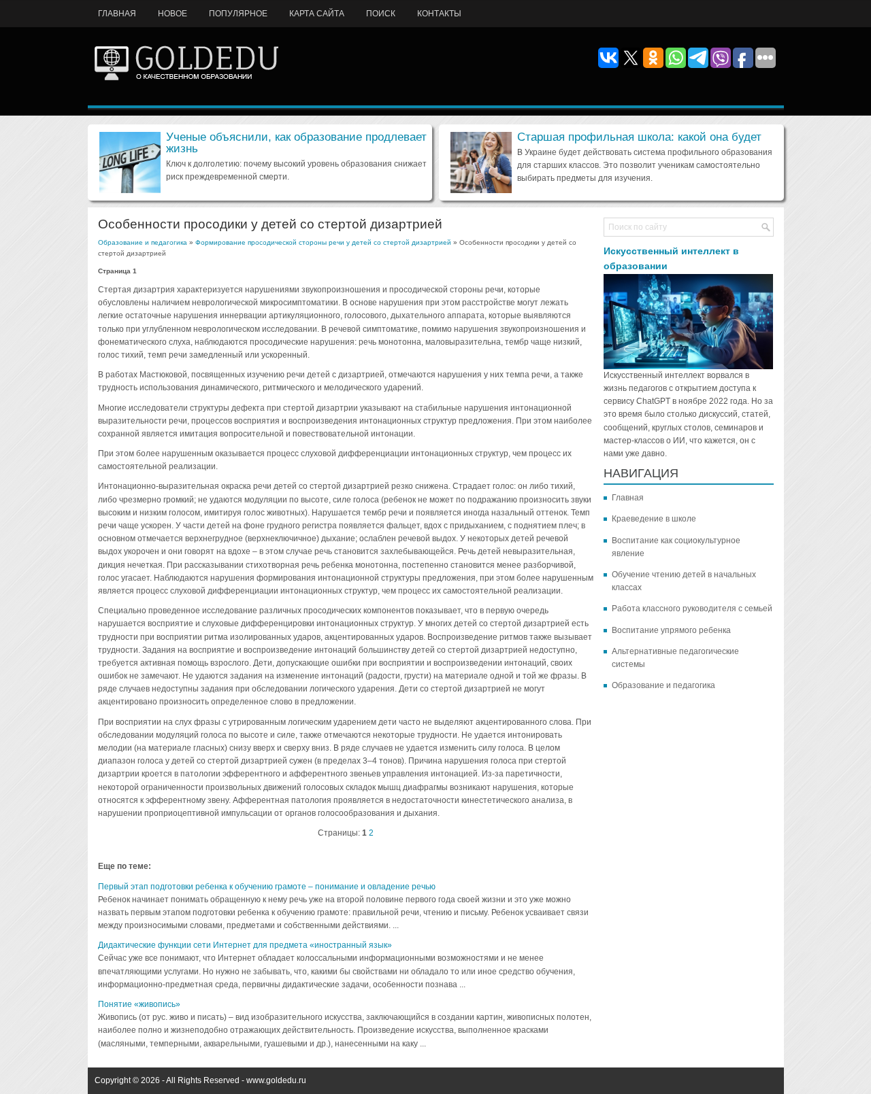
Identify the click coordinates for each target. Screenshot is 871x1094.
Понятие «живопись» (139, 1004)
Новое (172, 13)
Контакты (439, 13)
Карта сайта (316, 13)
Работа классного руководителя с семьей (692, 608)
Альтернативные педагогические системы (675, 658)
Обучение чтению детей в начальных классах (684, 581)
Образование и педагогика (142, 242)
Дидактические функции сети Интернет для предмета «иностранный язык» (245, 945)
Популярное (238, 13)
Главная (117, 13)
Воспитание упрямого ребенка (671, 630)
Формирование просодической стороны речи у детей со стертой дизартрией (323, 242)
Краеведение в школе (654, 519)
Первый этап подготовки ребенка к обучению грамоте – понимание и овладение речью (267, 886)
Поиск (380, 13)
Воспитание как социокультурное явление (676, 547)
